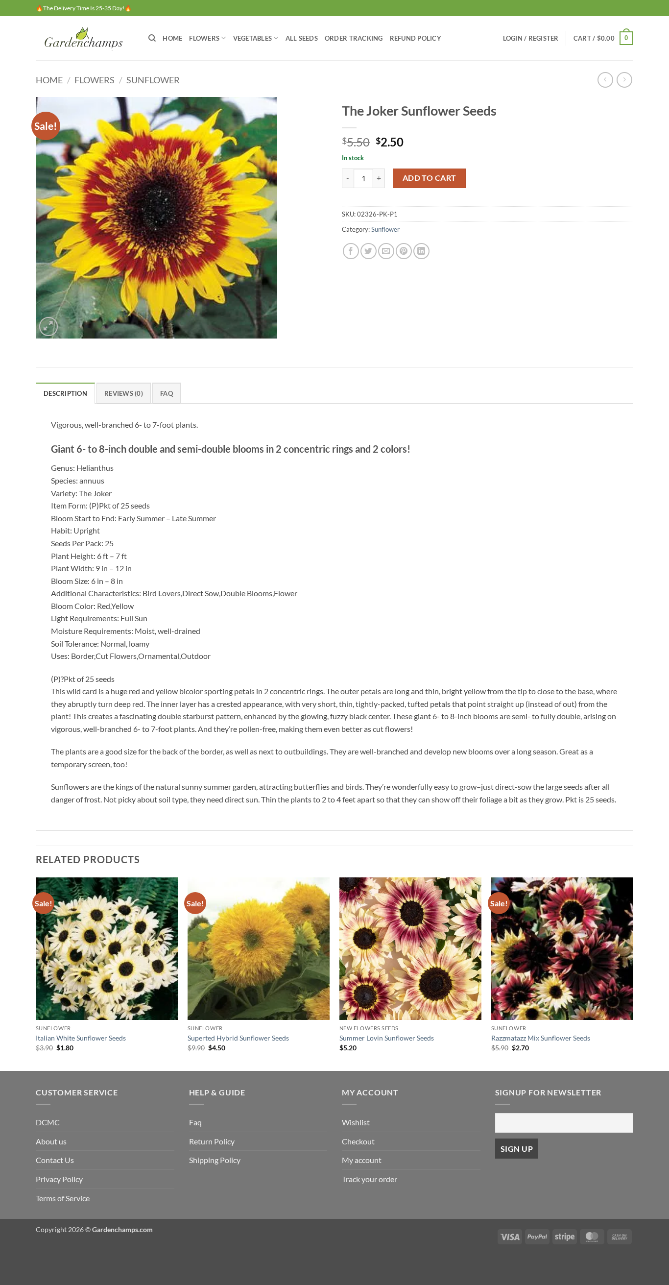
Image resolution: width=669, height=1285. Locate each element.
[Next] (632, 973)
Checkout (358, 1141)
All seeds (302, 38)
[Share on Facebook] (351, 251)
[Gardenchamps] (85, 37)
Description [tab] (65, 393)
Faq (195, 1122)
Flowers (204, 38)
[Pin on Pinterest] (404, 251)
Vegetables (252, 38)
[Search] (152, 38)
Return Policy (212, 1141)
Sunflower (153, 79)
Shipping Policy (214, 1159)
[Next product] (605, 79)
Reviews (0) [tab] (123, 393)
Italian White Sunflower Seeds (81, 1038)
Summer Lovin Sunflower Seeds (386, 1038)
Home (172, 38)
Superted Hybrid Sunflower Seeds (238, 1038)
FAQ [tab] (166, 393)
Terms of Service (63, 1198)
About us (51, 1141)
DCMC (48, 1122)
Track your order (369, 1179)
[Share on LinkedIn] (421, 251)
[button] (531, 38)
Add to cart (429, 177)
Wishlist (356, 1122)
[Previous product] (624, 79)
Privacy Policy (59, 1179)
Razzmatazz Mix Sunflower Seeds (540, 1038)
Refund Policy (415, 38)
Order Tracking (354, 38)
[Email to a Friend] (386, 251)
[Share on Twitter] (368, 251)
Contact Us (55, 1159)
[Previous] (36, 973)
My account (362, 1159)
